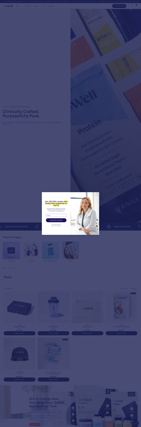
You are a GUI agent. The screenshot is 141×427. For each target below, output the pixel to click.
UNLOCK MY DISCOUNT (56, 220)
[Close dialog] (97, 194)
